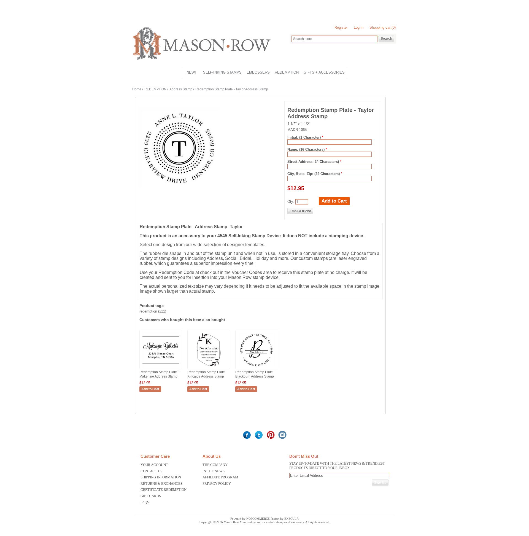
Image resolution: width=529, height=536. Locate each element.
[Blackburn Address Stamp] (257, 369)
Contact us (151, 471)
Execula (291, 518)
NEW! (191, 72)
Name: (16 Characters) (306, 149)
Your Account (154, 465)
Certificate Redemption (164, 489)
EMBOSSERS (258, 72)
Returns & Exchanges (161, 483)
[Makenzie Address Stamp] (161, 369)
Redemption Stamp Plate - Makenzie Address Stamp (159, 374)
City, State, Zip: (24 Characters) (314, 174)
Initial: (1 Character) (304, 137)
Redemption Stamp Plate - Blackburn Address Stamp (255, 374)
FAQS (145, 502)
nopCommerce (258, 518)
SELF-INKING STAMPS (222, 72)
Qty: (290, 202)
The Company (215, 465)
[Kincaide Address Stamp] (209, 369)
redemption (148, 311)
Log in (358, 27)
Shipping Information (161, 477)
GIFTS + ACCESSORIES (324, 72)
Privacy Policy (217, 483)
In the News (214, 471)
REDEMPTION (287, 72)
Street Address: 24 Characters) (313, 162)
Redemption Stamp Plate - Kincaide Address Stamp (207, 374)
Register (341, 27)
